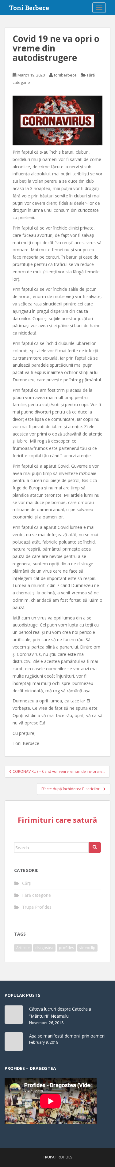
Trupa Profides (37, 907)
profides (66, 947)
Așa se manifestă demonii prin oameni (67, 1036)
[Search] (95, 847)
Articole (23, 947)
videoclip (87, 947)
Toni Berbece (29, 8)
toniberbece (65, 75)
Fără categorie (36, 895)
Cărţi (26, 883)
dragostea (44, 947)
